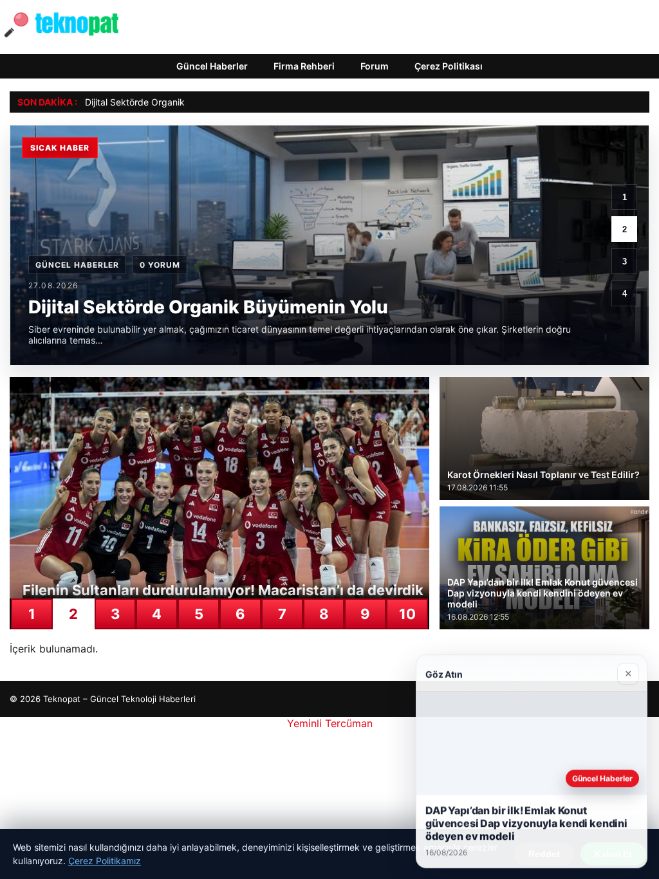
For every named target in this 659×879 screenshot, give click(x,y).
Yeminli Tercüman (330, 723)
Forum (374, 65)
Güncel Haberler (212, 65)
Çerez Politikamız (104, 860)
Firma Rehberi (304, 65)
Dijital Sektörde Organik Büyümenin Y (163, 102)
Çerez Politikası (448, 65)
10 (407, 614)
